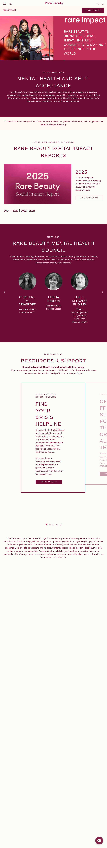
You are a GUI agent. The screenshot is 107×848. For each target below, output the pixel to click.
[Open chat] (99, 840)
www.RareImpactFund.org (53, 124)
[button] (27, 294)
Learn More (88, 198)
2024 (7, 210)
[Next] (102, 292)
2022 (24, 210)
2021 (32, 210)
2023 (15, 210)
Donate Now (93, 10)
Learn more (48, 482)
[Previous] (4, 292)
